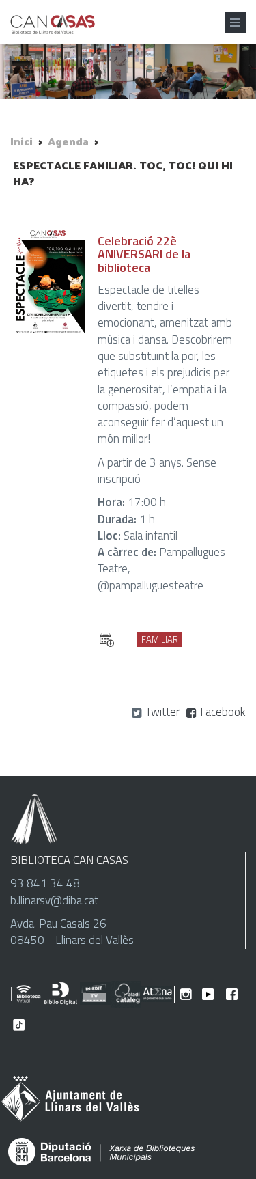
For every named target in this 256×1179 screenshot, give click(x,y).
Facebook (223, 712)
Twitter (162, 712)
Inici (21, 141)
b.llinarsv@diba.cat (54, 900)
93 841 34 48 (45, 883)
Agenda (68, 141)
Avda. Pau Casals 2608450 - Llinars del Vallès (72, 932)
